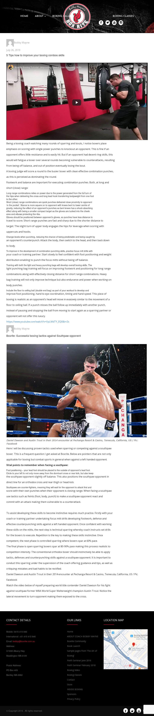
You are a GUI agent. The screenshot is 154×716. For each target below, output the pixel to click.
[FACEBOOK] (101, 22)
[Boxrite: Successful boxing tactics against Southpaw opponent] (77, 394)
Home (24, 16)
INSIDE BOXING (75, 689)
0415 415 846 (20, 631)
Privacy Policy (73, 699)
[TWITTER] (107, 22)
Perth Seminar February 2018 (81, 665)
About (39, 16)
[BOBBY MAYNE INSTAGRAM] (121, 22)
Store (86, 23)
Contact (69, 23)
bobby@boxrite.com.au (24, 641)
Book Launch (73, 646)
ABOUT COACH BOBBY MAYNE (82, 636)
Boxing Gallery (63, 16)
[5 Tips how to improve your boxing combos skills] (77, 101)
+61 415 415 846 (27, 636)
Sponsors (71, 694)
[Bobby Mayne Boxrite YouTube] (139, 711)
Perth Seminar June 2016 (79, 660)
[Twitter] (132, 711)
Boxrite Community (76, 641)
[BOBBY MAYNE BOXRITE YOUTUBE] (114, 22)
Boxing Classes (123, 16)
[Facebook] (125, 711)
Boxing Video (73, 670)
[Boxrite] (77, 16)
